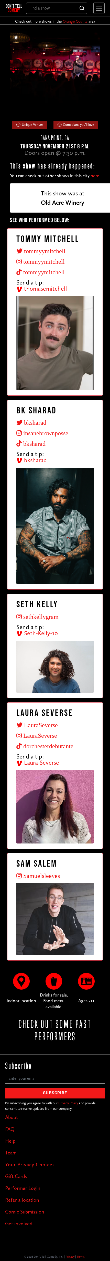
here (95, 175)
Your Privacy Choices (30, 1164)
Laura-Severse (41, 762)
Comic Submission (24, 1212)
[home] (14, 8)
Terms (81, 1256)
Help (10, 1141)
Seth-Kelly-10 (40, 633)
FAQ (10, 1129)
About (11, 1117)
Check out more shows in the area (55, 21)
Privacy (69, 1256)
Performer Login (22, 1188)
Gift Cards (16, 1176)
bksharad (35, 460)
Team (11, 1153)
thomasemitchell (45, 288)
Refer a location (22, 1200)
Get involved (18, 1223)
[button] (98, 8)
